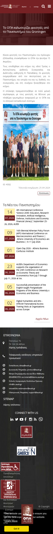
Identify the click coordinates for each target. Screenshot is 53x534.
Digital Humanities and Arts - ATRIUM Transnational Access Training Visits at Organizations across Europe (30, 305)
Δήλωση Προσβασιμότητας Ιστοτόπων (11, 473)
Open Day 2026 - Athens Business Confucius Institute (32, 250)
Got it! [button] (16, 528)
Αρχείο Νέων (42, 318)
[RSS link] (36, 419)
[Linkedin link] (12, 419)
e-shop (36, 7)
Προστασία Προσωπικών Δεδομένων (9, 483)
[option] (26, 219)
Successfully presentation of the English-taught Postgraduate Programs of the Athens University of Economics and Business (33, 289)
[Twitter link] (17, 419)
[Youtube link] (22, 419)
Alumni (24, 7)
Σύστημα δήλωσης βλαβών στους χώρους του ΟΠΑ (10, 516)
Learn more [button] (11, 521)
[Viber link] (41, 420)
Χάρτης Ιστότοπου (11, 404)
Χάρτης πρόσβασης (18, 347)
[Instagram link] (31, 419)
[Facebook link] (26, 419)
